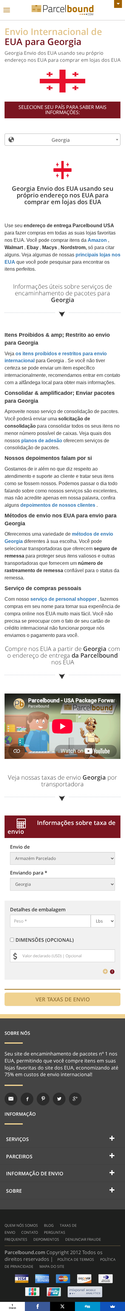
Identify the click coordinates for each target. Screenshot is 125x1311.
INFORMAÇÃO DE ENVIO (34, 1173)
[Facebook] (37, 1306)
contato (29, 1232)
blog (49, 1225)
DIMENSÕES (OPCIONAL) (44, 940)
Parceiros (19, 1156)
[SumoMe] (112, 1306)
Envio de (20, 846)
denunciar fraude (83, 1239)
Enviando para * (28, 872)
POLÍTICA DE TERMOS (75, 1259)
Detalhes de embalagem (38, 909)
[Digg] (87, 1306)
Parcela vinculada (62, 10)
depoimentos (46, 1239)
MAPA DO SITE (51, 1266)
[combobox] (62, 140)
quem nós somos (21, 1225)
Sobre (14, 1191)
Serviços (17, 1139)
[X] (62, 1306)
